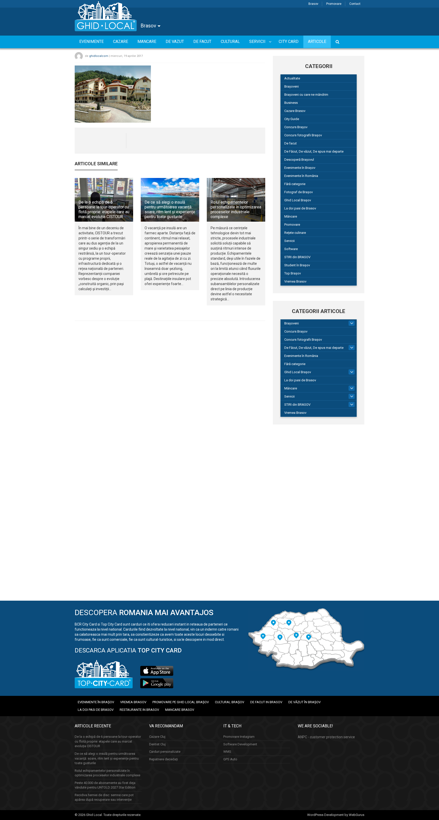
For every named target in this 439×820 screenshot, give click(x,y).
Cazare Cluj (157, 737)
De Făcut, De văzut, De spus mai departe (313, 151)
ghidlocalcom (98, 56)
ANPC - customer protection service (326, 737)
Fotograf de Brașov (298, 192)
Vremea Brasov (295, 281)
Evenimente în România (301, 176)
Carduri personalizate (164, 751)
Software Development (240, 744)
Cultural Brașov (229, 702)
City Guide (291, 119)
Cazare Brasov (294, 111)
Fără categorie (294, 184)
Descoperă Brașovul (299, 159)
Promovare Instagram (239, 737)
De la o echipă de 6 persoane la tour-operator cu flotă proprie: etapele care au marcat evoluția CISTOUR (104, 209)
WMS (227, 751)
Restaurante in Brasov (139, 710)
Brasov (313, 4)
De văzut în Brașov (304, 702)
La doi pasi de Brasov (300, 208)
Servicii (289, 241)
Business (291, 103)
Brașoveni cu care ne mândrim (306, 94)
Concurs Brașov (295, 127)
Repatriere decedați (163, 759)
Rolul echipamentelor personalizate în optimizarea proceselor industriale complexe (236, 209)
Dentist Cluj (157, 744)
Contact (354, 4)
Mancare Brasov (179, 710)
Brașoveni (291, 86)
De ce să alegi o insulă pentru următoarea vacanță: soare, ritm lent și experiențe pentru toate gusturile (170, 209)
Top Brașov (292, 273)
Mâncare (290, 216)
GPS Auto (230, 759)
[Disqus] (170, 394)
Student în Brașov (297, 265)
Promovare (333, 4)
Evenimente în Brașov (299, 168)
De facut (290, 143)
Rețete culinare (295, 233)
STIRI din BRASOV (297, 257)
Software (291, 249)
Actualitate (292, 78)
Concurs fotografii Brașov (303, 135)
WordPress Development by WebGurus (335, 815)
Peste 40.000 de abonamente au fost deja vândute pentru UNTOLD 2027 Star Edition (105, 785)
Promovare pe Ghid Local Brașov (180, 702)
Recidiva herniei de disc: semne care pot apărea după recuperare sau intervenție (104, 797)
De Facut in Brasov (266, 702)
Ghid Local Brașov (297, 200)
